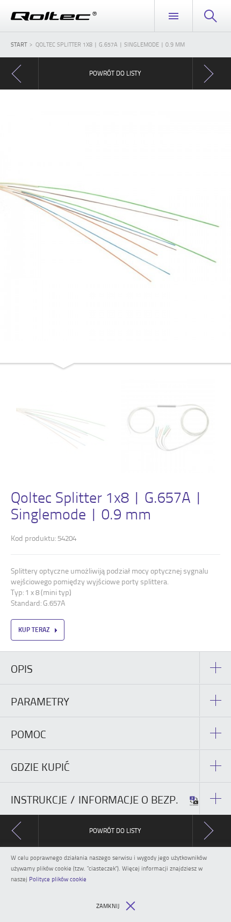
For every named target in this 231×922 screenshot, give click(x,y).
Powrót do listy (115, 73)
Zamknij (107, 906)
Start (19, 44)
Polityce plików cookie (57, 879)
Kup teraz (34, 629)
